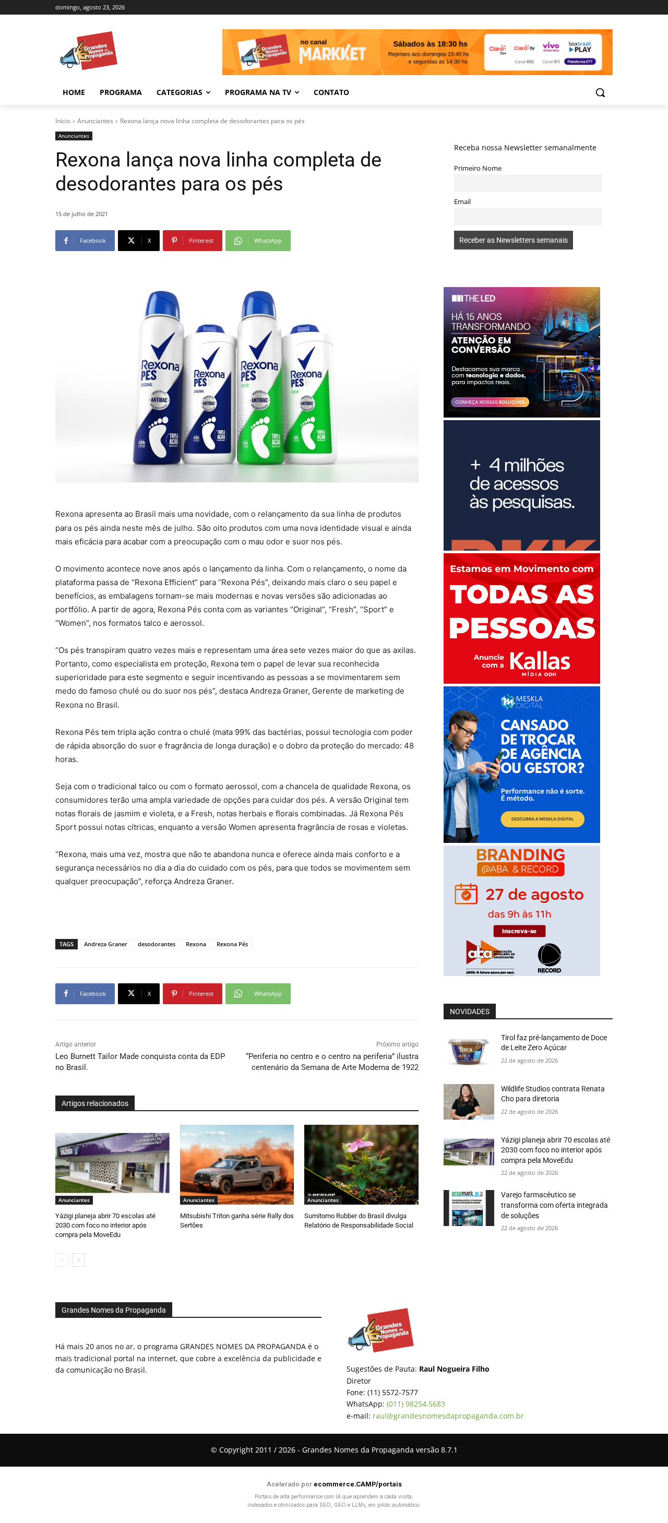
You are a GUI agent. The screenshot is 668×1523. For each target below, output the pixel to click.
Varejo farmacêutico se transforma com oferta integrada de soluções (554, 1205)
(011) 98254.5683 (416, 1404)
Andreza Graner (105, 944)
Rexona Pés (232, 944)
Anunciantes (95, 120)
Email (462, 201)
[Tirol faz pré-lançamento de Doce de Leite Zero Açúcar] (469, 1050)
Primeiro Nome (478, 168)
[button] (600, 92)
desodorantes (156, 944)
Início (62, 120)
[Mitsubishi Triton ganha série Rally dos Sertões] (237, 1165)
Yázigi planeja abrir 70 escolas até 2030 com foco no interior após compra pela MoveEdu (105, 1225)
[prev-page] (61, 1260)
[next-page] (78, 1260)
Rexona (196, 944)
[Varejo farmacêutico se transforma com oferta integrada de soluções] (469, 1207)
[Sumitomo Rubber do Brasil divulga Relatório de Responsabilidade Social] (361, 1165)
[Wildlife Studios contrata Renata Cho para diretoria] (469, 1102)
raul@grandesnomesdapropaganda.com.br (448, 1416)
